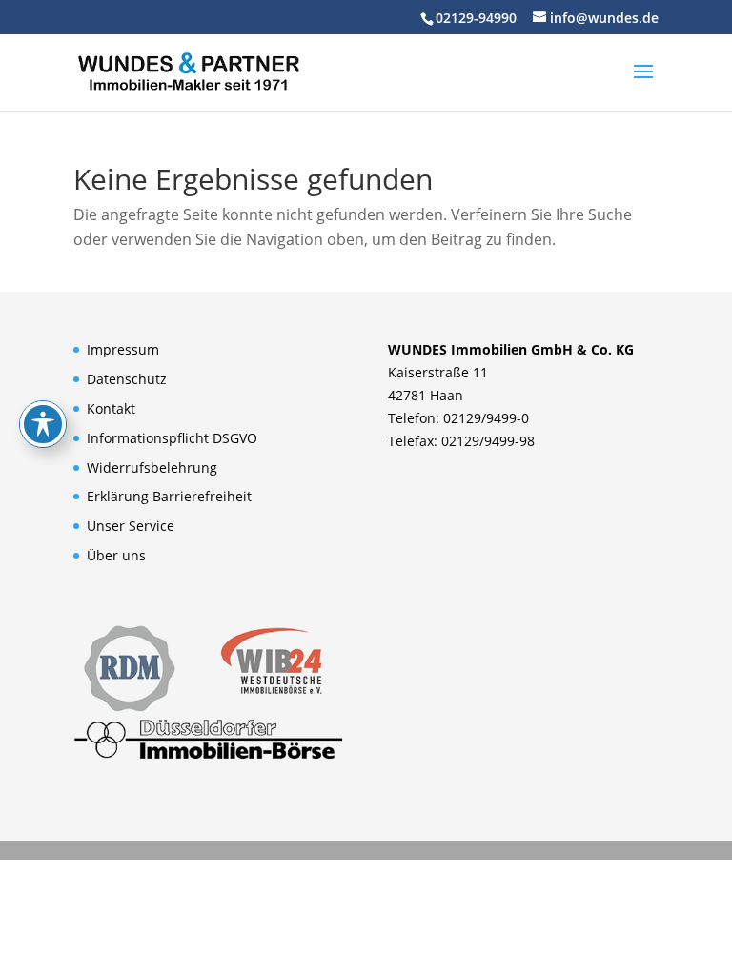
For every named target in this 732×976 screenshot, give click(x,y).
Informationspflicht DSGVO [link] (172, 438)
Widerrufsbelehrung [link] (152, 467)
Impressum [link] (123, 349)
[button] (643, 84)
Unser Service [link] (130, 526)
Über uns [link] (116, 555)
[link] (188, 70)
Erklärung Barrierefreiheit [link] (169, 496)
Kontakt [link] (111, 408)
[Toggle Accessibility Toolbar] (43, 424)
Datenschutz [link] (127, 379)
